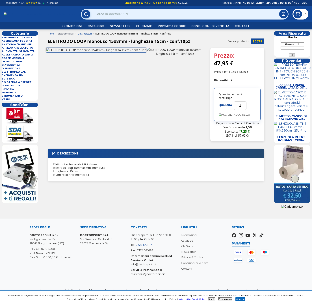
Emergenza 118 (12, 75)
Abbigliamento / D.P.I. (17, 41)
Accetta (240, 299)
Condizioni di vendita (210, 26)
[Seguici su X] (254, 235)
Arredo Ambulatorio (17, 47)
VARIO (6, 99)
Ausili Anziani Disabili (17, 54)
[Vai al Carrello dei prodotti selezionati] (305, 14)
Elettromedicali (14, 71)
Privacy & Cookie (172, 26)
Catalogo (96, 26)
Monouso (9, 92)
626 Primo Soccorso (17, 37)
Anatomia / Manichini (17, 44)
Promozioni (72, 26)
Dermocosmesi (12, 61)
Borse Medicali (13, 58)
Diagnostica (11, 65)
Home (51, 33)
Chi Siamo (144, 26)
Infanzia (8, 89)
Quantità (225, 105)
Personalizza (225, 299)
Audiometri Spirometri (18, 51)
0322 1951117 (144, 244)
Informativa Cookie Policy (192, 299)
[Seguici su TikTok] (261, 235)
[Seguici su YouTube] (248, 235)
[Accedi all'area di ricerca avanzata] (283, 14)
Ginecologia (11, 85)
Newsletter (120, 26)
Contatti (243, 26)
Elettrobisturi (85, 33)
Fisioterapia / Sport (17, 82)
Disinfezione (11, 68)
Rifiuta (211, 299)
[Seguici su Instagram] (241, 235)
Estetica (8, 78)
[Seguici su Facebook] (234, 235)
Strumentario (12, 95)
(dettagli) (182, 3)
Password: (292, 44)
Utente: (292, 37)
